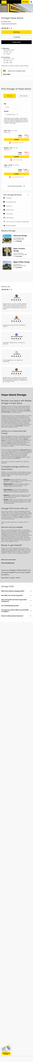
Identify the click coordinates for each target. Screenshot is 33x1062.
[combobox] (12, 107)
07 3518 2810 (19, 267)
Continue (16, 139)
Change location (16, 42)
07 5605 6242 (19, 241)
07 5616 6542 (19, 256)
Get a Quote (25, 1)
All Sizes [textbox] (7, 107)
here (12, 119)
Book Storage (16, 32)
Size (5, 103)
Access (6, 111)
